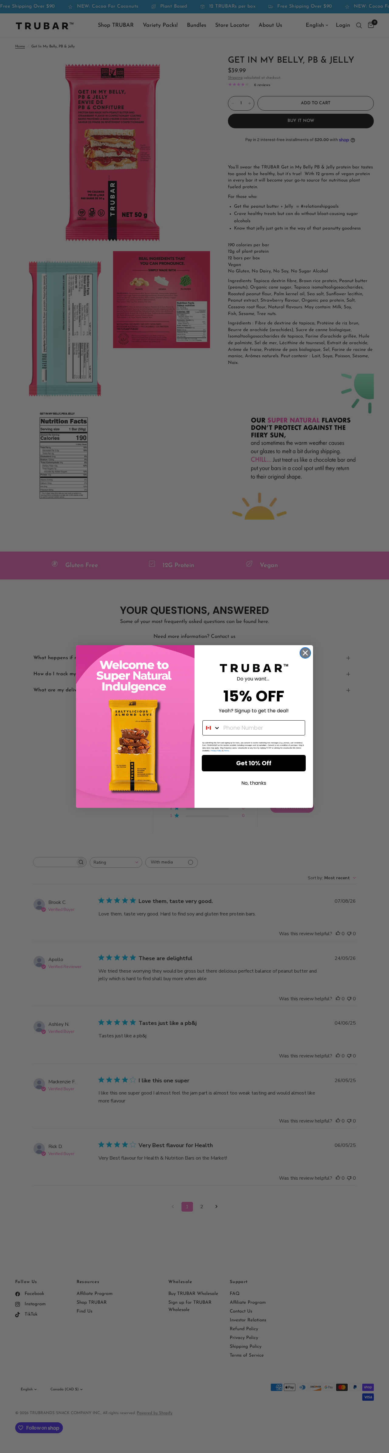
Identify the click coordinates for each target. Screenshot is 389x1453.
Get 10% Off (253, 763)
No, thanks (253, 783)
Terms (226, 751)
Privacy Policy (216, 751)
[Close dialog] (305, 653)
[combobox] (211, 728)
